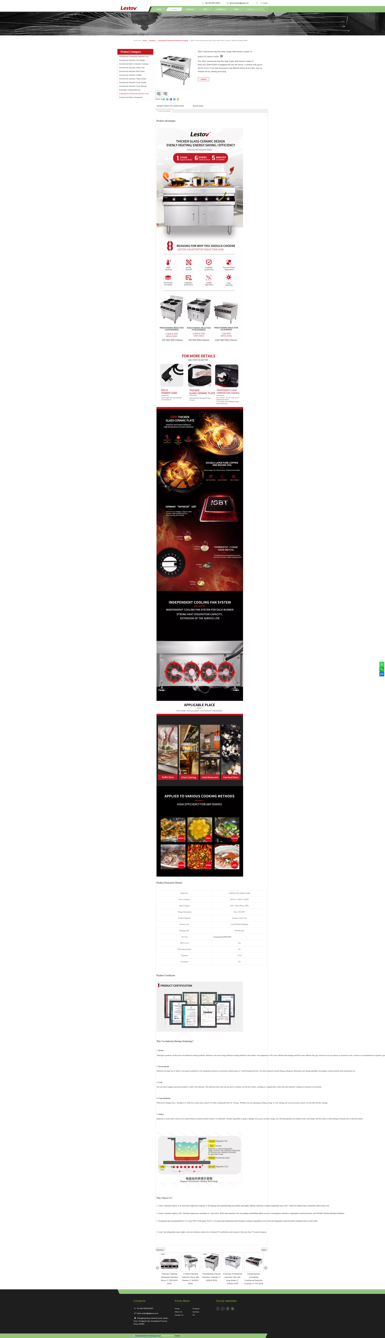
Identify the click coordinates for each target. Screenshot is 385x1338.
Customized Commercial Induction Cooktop (135, 94)
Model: (159, 106)
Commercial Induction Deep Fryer (132, 68)
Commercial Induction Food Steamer (133, 86)
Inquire (203, 79)
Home (159, 9)
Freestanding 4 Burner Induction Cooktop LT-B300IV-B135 (211, 1277)
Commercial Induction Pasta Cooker (132, 79)
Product (174, 9)
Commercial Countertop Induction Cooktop (135, 56)
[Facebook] (257, 3)
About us (190, 9)
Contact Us (179, 1315)
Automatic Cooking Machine (129, 90)
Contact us (220, 9)
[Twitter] (222, 1308)
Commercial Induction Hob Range (132, 60)
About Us (178, 1312)
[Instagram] (232, 1308)
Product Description (164, 111)
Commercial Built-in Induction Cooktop (133, 64)
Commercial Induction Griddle (130, 75)
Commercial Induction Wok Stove (131, 71)
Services (195, 1312)
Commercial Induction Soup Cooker (132, 82)
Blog (205, 9)
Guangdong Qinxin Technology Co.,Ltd (148, 1336)
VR (193, 1315)
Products (195, 1309)
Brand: (195, 106)
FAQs (236, 9)
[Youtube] (227, 1308)
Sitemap (177, 1336)
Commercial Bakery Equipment (130, 97)
